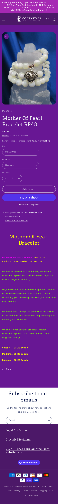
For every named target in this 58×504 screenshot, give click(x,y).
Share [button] (9, 369)
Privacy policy (14, 491)
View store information (16, 220)
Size (4, 146)
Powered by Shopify (30, 486)
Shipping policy (46, 491)
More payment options (29, 205)
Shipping (5, 135)
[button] (3, 19)
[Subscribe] (49, 420)
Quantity (6, 173)
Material (6, 159)
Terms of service (30, 491)
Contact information (30, 495)
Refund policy (48, 486)
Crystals (11, 439)
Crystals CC (17, 486)
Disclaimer (21, 430)
